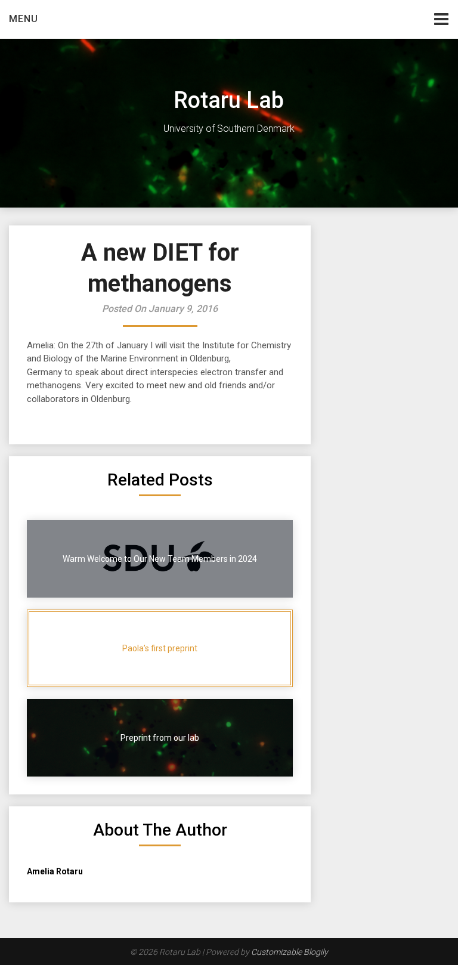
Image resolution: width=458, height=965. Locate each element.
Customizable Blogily (289, 952)
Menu (23, 18)
